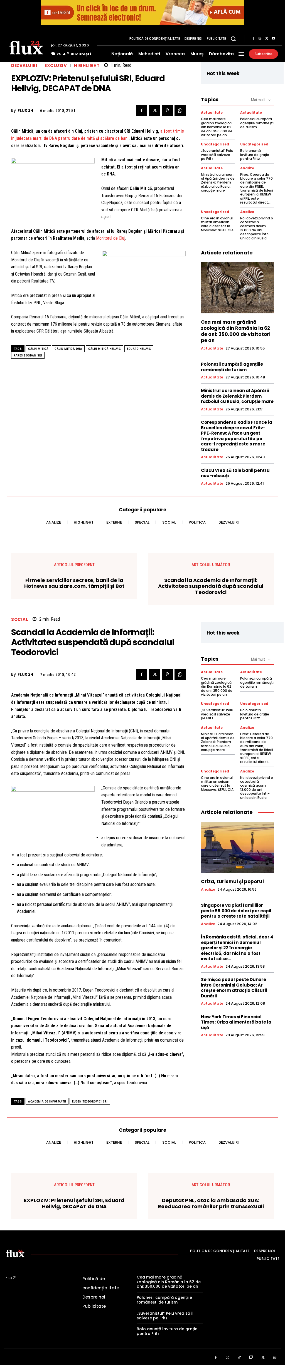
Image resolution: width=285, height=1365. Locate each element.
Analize (247, 168)
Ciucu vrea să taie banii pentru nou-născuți (235, 473)
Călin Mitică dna (68, 349)
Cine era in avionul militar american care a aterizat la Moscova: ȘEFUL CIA (217, 224)
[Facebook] (253, 38)
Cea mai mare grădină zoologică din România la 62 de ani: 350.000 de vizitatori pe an (216, 127)
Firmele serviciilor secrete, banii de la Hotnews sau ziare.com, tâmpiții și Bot (74, 583)
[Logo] (26, 47)
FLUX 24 (25, 110)
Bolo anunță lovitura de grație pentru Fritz (254, 154)
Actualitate (212, 112)
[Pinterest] (167, 110)
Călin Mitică (38, 349)
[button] (233, 38)
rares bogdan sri (28, 355)
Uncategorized (215, 144)
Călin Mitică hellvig (104, 349)
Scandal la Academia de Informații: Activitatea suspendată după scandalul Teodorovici (210, 586)
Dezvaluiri (24, 65)
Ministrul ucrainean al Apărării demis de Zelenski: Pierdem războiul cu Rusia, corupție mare (218, 182)
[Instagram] (260, 38)
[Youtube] (273, 38)
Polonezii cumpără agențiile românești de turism (257, 123)
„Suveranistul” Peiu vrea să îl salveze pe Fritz (217, 154)
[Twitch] (251, 1357)
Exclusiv (56, 65)
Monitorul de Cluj (110, 238)
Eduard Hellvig (139, 349)
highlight (87, 65)
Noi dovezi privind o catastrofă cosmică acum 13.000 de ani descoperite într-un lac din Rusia (256, 228)
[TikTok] (239, 1357)
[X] (266, 38)
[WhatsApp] (180, 110)
